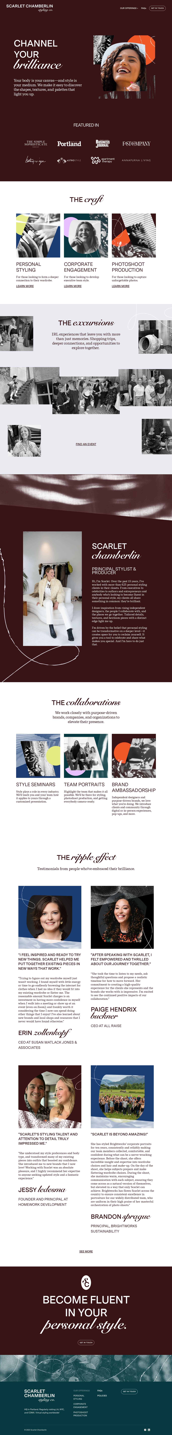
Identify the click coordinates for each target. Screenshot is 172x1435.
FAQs (143, 8)
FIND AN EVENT (86, 444)
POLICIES (102, 1396)
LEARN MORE (25, 286)
